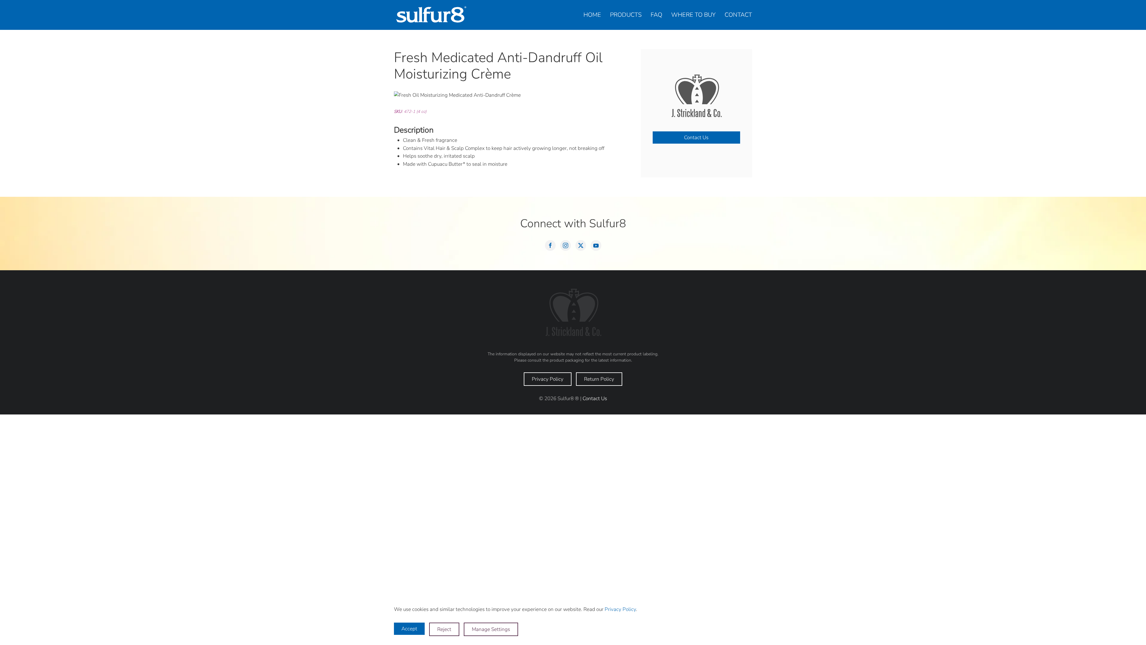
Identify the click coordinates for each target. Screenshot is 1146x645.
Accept (409, 628)
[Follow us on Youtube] (596, 245)
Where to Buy (693, 15)
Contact (738, 15)
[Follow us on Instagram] (565, 245)
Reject (444, 629)
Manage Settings (491, 629)
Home (592, 15)
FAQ (656, 15)
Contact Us (696, 137)
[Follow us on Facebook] (550, 245)
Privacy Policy (547, 379)
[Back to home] (431, 15)
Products (626, 15)
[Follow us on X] (580, 245)
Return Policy (599, 379)
